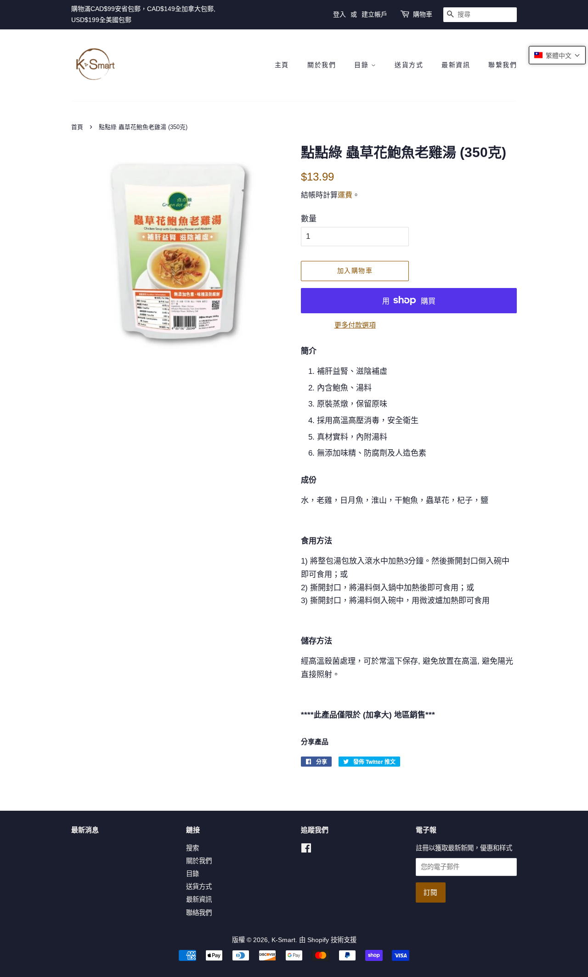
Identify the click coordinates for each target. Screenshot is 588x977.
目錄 (362, 64)
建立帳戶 (374, 14)
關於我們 (321, 64)
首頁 (77, 127)
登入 (339, 14)
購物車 (422, 14)
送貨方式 (409, 64)
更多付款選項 (355, 325)
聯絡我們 (199, 912)
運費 (345, 195)
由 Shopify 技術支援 (327, 939)
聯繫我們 (502, 64)
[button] (557, 55)
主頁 (282, 64)
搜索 (192, 848)
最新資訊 (455, 64)
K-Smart (283, 939)
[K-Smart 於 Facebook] (306, 849)
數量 (309, 219)
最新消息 (85, 830)
